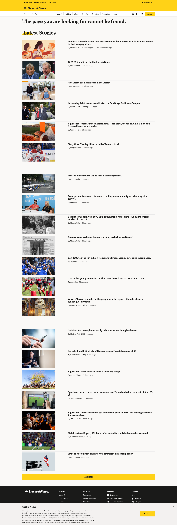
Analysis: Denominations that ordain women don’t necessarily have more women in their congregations (110, 43)
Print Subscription (116, 499)
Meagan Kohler (92, 48)
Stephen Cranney (76, 48)
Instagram (137, 502)
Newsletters (114, 495)
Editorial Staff (63, 499)
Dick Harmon (75, 65)
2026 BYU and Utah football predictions (89, 62)
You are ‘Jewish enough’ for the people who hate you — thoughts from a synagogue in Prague (105, 300)
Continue (147, 514)
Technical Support (89, 499)
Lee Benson (74, 202)
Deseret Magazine (40, 2)
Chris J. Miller (75, 223)
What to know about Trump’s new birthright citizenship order (100, 453)
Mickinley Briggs (76, 437)
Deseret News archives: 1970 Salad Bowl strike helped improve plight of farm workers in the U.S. (108, 218)
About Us (62, 495)
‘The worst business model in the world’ (89, 82)
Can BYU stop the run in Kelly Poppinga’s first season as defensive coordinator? (109, 258)
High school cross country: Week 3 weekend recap (94, 371)
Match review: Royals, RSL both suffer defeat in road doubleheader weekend (108, 433)
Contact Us (87, 495)
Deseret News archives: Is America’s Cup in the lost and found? (100, 237)
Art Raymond (75, 86)
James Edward (75, 375)
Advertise (86, 502)
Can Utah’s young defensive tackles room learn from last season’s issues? (106, 278)
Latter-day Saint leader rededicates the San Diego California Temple (104, 103)
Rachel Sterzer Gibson (78, 107)
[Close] (173, 507)
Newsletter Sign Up (30, 14)
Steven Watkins (76, 398)
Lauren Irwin (75, 179)
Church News (52, 2)
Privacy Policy (58, 520)
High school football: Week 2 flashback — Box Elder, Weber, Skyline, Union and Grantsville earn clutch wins (109, 125)
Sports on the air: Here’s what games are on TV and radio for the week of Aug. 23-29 (110, 393)
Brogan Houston (76, 148)
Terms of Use (46, 520)
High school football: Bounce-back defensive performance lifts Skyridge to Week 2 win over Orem (110, 414)
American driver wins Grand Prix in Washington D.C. (95, 175)
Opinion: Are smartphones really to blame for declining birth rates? (103, 330)
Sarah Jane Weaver (77, 354)
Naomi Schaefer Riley (78, 305)
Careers (61, 502)
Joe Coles (74, 282)
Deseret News (28, 2)
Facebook (137, 499)
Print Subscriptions (146, 2)
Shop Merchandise (116, 502)
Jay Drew (73, 261)
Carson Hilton (75, 130)
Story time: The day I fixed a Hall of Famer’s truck (94, 144)
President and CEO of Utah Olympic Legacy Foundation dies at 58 (102, 351)
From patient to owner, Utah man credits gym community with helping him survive (107, 197)
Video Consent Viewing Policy (76, 520)
